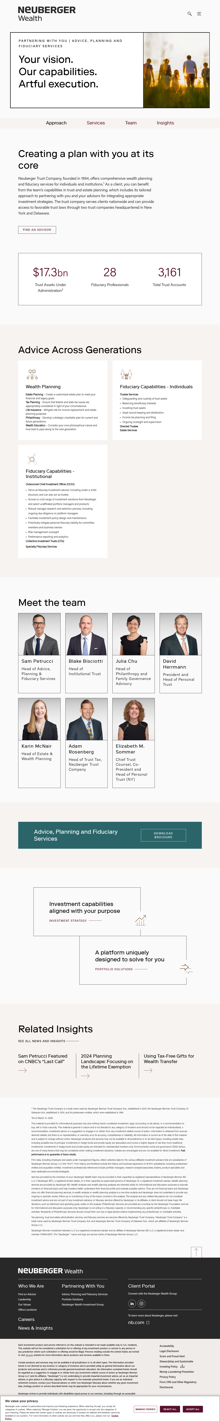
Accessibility (167, 1346)
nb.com (136, 1322)
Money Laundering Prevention (177, 1372)
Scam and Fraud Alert (172, 1356)
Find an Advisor (37, 230)
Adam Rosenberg (81, 749)
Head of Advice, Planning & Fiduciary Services (39, 674)
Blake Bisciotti (86, 661)
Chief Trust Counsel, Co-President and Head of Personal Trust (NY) (131, 770)
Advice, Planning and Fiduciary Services (85, 1294)
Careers (26, 1319)
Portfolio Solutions (114, 969)
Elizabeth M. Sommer (130, 749)
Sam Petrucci (37, 661)
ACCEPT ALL (193, 1409)
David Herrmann (174, 664)
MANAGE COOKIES (145, 1409)
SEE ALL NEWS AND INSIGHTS (41, 1041)
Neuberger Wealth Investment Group (83, 1305)
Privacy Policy (168, 1377)
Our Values (24, 1305)
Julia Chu (126, 661)
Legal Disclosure (169, 1351)
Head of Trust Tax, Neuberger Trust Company (85, 765)
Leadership (24, 1299)
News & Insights (35, 1328)
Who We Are (31, 1286)
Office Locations (27, 1310)
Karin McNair (37, 746)
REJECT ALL (170, 1409)
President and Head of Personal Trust (179, 680)
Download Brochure (163, 835)
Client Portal (141, 1286)
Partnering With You (83, 1286)
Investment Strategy (68, 921)
